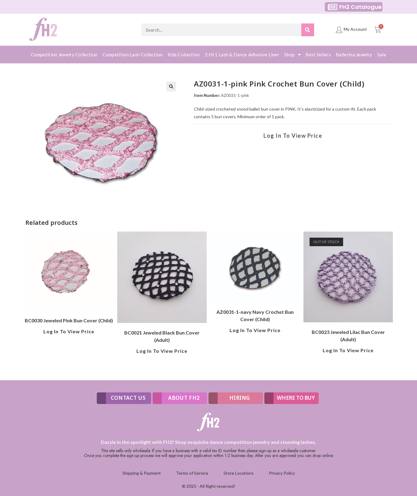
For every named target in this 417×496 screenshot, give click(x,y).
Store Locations (238, 473)
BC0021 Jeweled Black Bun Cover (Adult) (162, 336)
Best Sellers (318, 54)
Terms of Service (192, 473)
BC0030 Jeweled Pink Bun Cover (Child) (69, 320)
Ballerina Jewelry (354, 54)
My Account (355, 29)
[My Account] (339, 30)
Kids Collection (184, 54)
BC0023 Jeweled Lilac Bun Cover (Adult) (348, 335)
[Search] (307, 29)
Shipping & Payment (141, 473)
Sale (381, 54)
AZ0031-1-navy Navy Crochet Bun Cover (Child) (255, 315)
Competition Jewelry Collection (64, 54)
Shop (289, 54)
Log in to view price (292, 135)
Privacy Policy (282, 473)
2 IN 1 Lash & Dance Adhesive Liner (242, 54)
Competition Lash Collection (133, 54)
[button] (171, 86)
